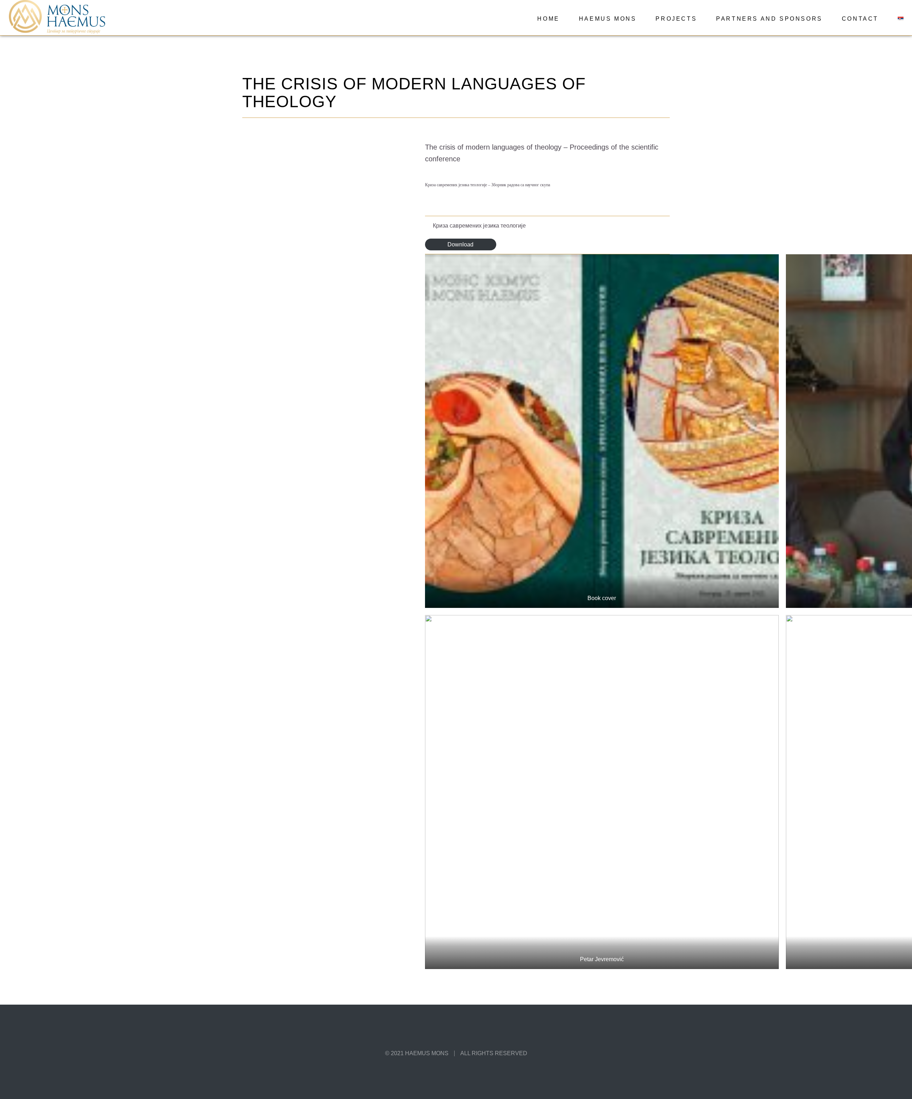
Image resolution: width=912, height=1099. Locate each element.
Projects (676, 19)
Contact (860, 19)
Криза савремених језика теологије (479, 226)
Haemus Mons (608, 19)
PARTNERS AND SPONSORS (769, 19)
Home (548, 19)
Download (460, 244)
